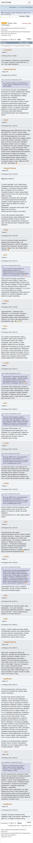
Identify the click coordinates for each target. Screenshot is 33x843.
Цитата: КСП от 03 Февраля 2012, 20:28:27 (11, 453)
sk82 (5, 522)
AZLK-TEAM (6, 2)
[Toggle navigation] (29, 2)
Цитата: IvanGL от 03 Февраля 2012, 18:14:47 (11, 413)
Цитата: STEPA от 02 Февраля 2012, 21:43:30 (11, 373)
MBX (2, 33)
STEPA (6, 301)
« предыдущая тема (14, 825)
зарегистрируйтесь (6, 14)
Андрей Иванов (10, 69)
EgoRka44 (8, 679)
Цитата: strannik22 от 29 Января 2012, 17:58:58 (12, 79)
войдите (25, 12)
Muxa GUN (7, 33)
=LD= (6, 752)
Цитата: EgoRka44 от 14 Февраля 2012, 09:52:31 (12, 762)
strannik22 (8, 50)
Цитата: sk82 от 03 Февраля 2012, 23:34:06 (11, 567)
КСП (5, 255)
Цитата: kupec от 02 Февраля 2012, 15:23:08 (11, 265)
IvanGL (6, 363)
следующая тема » (26, 825)
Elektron (13, 33)
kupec (6, 120)
